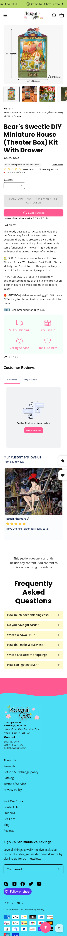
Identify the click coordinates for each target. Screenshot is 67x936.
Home (7, 108)
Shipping (9, 813)
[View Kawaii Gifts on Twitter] (31, 884)
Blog (6, 825)
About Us (10, 760)
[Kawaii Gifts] (33, 15)
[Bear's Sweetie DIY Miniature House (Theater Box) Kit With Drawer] (12, 94)
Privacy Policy (13, 790)
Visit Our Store (13, 801)
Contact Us (11, 807)
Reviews (9, 831)
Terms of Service (15, 784)
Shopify (40, 909)
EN (18, 903)
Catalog (9, 778)
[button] (53, 15)
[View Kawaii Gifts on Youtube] (39, 884)
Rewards (9, 766)
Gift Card (10, 819)
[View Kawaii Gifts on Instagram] (6, 884)
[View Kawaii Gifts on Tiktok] (14, 884)
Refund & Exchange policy (21, 772)
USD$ (6, 903)
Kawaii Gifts (18, 909)
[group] (33, 4)
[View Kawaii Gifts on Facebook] (22, 884)
